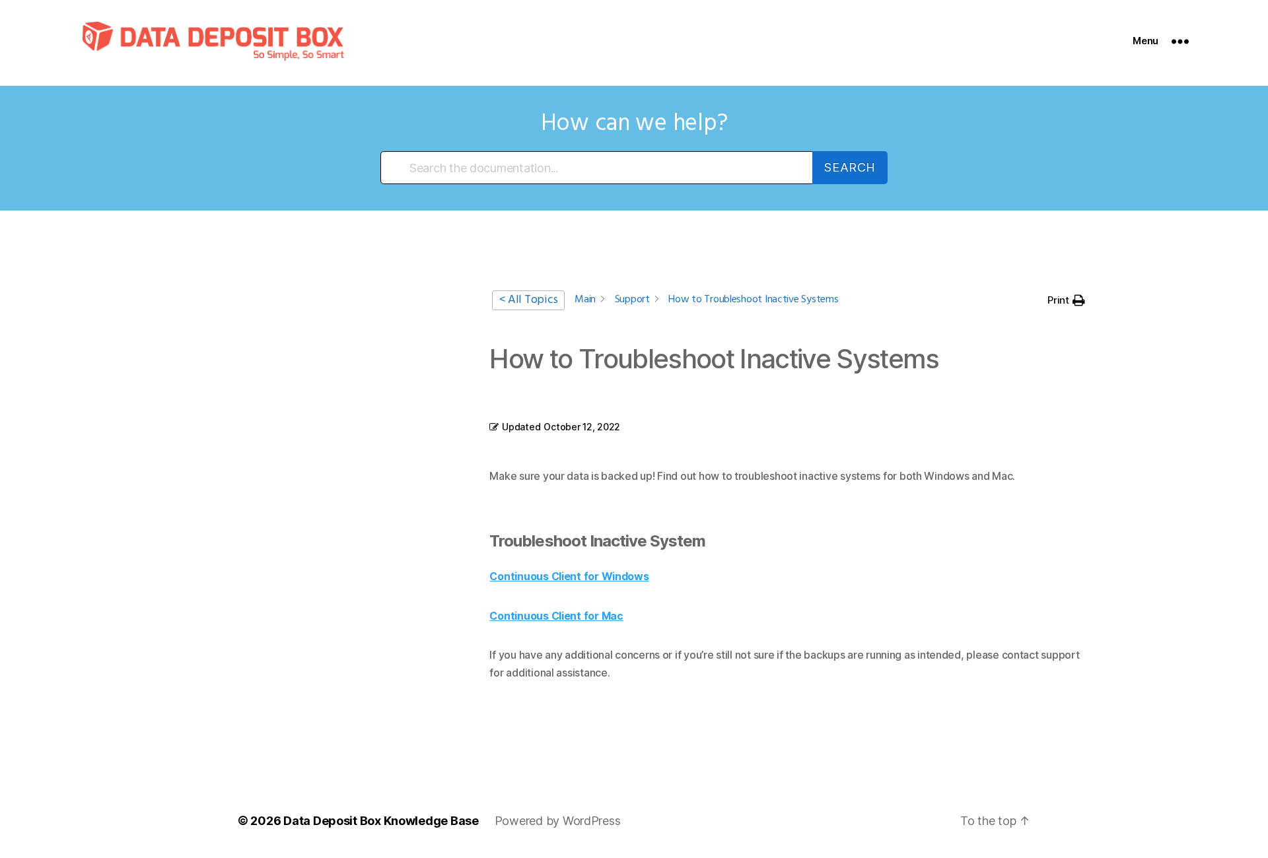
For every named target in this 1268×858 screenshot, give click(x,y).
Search (850, 167)
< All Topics (528, 300)
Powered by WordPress (558, 821)
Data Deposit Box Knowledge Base (381, 821)
